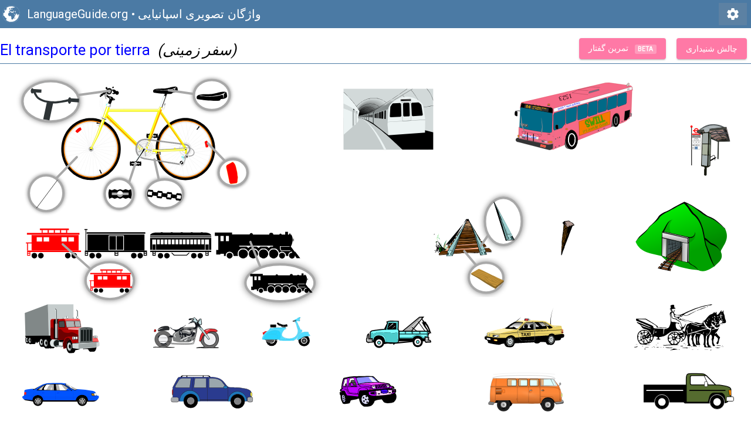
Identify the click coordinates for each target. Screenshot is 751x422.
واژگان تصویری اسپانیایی (199, 14)
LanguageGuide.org (77, 14)
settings (733, 14)
